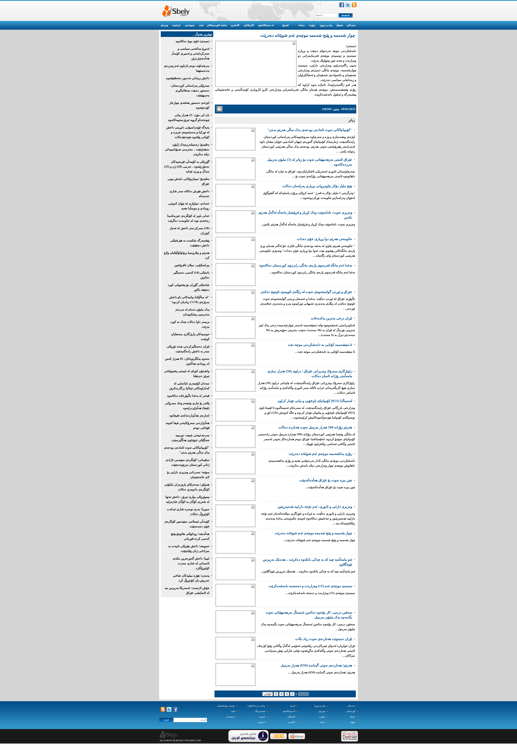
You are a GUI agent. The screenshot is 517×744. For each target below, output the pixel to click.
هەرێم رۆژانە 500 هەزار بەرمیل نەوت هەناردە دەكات (315, 427)
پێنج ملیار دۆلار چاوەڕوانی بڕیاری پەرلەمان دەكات (317, 186)
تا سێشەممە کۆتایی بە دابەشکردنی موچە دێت (320, 345)
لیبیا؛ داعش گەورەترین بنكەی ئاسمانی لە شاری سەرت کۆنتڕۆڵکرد (191, 563)
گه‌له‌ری (291, 722)
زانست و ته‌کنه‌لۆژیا (256, 706)
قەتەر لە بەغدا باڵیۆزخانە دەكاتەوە (188, 395)
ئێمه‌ (233, 711)
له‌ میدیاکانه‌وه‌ (289, 711)
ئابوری (262, 717)
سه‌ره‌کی (351, 706)
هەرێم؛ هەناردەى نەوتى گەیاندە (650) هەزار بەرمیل (316, 665)
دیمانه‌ (322, 722)
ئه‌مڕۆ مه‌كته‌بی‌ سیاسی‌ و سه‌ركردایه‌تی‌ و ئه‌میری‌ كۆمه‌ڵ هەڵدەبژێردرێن (190, 53)
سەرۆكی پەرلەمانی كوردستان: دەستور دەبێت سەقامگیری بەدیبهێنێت (189, 90)
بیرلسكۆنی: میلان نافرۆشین (191, 265)
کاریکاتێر (291, 717)
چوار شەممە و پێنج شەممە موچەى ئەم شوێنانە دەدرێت (313, 533)
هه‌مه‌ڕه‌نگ (260, 711)
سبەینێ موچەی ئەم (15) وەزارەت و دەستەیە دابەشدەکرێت (310, 586)
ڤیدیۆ (292, 706)
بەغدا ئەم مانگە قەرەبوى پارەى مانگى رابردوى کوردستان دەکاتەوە (305, 265)
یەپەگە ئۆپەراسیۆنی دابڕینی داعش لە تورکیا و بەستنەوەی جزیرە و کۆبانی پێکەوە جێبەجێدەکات (187, 132)
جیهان (352, 722)
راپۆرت (322, 717)
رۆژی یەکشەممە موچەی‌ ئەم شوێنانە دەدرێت (320, 454)
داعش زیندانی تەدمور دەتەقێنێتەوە (187, 78)
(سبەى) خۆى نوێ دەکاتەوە (192, 41)
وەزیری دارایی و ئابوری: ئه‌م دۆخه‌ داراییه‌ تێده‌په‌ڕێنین (314, 507)
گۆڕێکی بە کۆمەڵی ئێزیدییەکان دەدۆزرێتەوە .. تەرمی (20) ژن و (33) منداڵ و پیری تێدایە (186, 166)
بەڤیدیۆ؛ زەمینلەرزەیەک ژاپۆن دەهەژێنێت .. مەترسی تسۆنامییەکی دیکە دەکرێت (187, 149)
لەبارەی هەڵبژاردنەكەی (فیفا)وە (189, 415)
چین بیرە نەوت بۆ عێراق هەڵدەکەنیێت (325, 480)
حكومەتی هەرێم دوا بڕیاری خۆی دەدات (324, 239)
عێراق (352, 717)
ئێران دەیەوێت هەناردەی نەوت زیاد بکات (323, 639)
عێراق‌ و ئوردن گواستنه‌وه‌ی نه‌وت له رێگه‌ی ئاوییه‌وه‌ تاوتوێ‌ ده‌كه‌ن (306, 292)
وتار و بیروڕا (319, 706)
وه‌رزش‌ (321, 711)
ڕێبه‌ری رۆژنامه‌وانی (226, 706)
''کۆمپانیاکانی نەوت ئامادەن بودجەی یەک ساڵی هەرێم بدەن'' (309, 130)
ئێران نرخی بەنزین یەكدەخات (331, 318)
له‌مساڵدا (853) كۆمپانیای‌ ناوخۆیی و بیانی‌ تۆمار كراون (314, 401)
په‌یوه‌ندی (230, 717)
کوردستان (350, 711)
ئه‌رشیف (261, 722)
